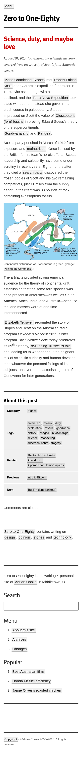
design (9, 537)
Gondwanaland (16, 133)
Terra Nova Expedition (50, 98)
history (31, 433)
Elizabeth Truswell (18, 322)
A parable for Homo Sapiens (45, 465)
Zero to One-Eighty (19, 532)
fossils (49, 428)
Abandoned (34, 460)
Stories (32, 410)
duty (58, 423)
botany (47, 423)
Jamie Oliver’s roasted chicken (36, 690)
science (32, 438)
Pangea (44, 133)
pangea (44, 433)
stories (39, 537)
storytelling (48, 438)
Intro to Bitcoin (36, 477)
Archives (19, 639)
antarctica (33, 423)
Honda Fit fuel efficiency (31, 681)
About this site (23, 630)
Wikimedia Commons (17, 268)
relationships (60, 433)
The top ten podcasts (41, 455)
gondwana (63, 428)
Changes (19, 649)
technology (62, 537)
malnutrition (36, 149)
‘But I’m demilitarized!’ (41, 489)
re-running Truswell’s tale (51, 346)
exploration (34, 428)
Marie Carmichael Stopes (24, 80)
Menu (8, 6)
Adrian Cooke (26, 582)
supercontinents (37, 443)
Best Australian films (28, 672)
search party (33, 172)
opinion (24, 537)
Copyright (10, 739)
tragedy (56, 443)
